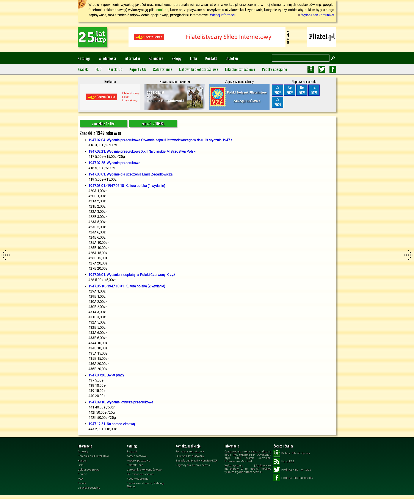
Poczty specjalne (274, 69)
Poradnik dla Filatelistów (93, 456)
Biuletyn (232, 58)
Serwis (82, 483)
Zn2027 (277, 102)
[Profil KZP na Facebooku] (332, 69)
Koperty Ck (137, 69)
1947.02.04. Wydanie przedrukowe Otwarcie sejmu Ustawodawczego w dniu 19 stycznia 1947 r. (160, 140)
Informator (132, 58)
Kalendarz (156, 58)
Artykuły (83, 451)
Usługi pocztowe (88, 469)
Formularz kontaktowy (190, 451)
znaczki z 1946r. (103, 123)
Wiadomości (107, 58)
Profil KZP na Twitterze (296, 469)
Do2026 (302, 90)
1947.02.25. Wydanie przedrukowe (114, 163)
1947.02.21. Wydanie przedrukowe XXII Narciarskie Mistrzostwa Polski (142, 151)
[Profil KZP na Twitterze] (321, 69)
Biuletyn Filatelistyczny (190, 456)
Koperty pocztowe (138, 460)
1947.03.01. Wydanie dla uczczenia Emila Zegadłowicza (130, 174)
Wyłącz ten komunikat (317, 15)
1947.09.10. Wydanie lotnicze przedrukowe (120, 402)
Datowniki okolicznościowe (198, 69)
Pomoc (82, 474)
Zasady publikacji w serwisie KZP (197, 460)
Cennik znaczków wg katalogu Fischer (146, 485)
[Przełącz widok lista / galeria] (117, 133)
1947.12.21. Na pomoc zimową (111, 424)
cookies (162, 10)
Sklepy (176, 58)
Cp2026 (289, 90)
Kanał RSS (287, 461)
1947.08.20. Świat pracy (106, 375)
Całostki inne (162, 69)
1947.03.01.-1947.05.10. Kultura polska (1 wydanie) (126, 186)
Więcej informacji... (223, 15)
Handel (82, 460)
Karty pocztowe (137, 456)
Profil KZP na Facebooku (297, 477)
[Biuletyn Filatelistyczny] (310, 69)
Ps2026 (314, 90)
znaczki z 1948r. (153, 123)
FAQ (80, 478)
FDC (99, 69)
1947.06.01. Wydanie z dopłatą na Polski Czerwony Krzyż (131, 275)
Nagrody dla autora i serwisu (193, 465)
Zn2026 (277, 90)
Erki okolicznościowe (240, 69)
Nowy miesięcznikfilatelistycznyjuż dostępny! (322, 37)
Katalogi (84, 58)
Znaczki (83, 69)
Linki (193, 58)
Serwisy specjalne (89, 487)
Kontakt (211, 58)
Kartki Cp (115, 69)
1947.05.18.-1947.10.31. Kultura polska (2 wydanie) (126, 286)
